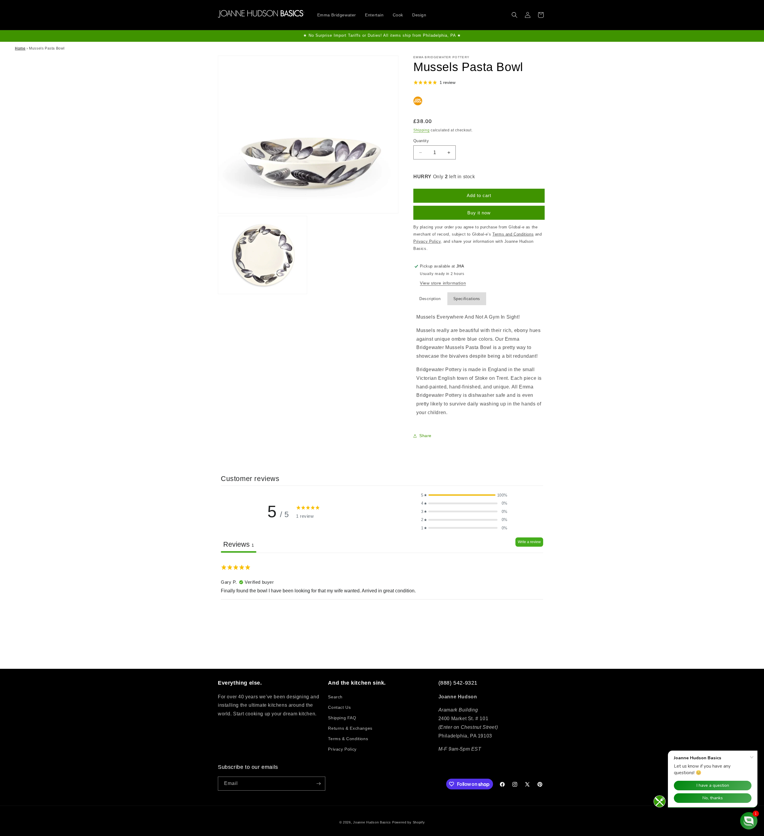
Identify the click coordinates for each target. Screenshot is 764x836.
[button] (514, 14)
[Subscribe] (318, 784)
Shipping (421, 130)
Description (430, 298)
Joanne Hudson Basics (372, 822)
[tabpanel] (382, 591)
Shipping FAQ (342, 717)
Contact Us (339, 707)
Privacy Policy (342, 749)
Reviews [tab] (238, 544)
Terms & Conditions (348, 738)
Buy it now (479, 212)
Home (20, 48)
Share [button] (425, 435)
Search (335, 696)
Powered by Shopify (408, 822)
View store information (443, 283)
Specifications (466, 298)
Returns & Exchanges (350, 728)
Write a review (529, 542)
